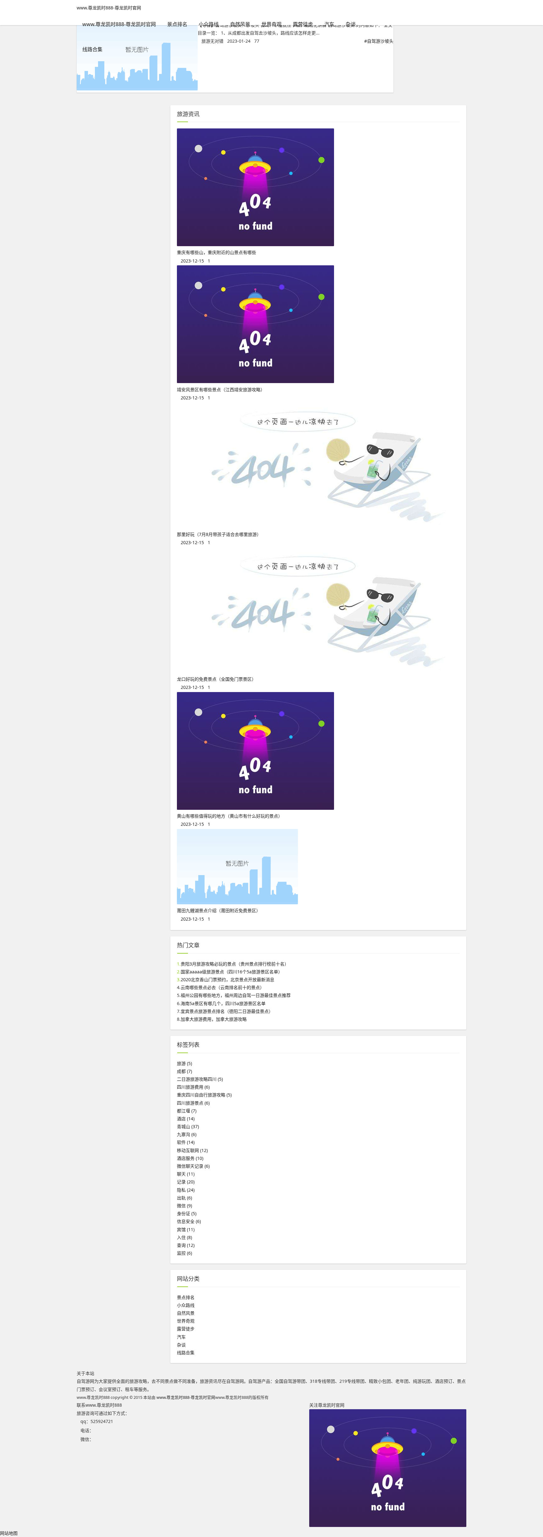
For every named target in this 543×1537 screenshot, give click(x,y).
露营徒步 (303, 24)
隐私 (186, 1190)
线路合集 (92, 49)
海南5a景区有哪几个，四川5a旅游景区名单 (223, 1003)
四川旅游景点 (193, 1103)
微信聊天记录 (193, 1166)
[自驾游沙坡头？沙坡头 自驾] (137, 89)
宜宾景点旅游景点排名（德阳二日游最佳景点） (227, 1011)
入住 (184, 1237)
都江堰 (186, 1111)
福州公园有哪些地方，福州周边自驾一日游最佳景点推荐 (236, 995)
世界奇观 (271, 24)
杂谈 (351, 24)
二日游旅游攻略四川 (200, 1079)
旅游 (184, 1063)
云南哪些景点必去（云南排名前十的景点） (222, 987)
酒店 (186, 1119)
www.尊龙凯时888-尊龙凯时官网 (109, 8)
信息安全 (189, 1221)
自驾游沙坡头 (380, 41)
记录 (186, 1182)
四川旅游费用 (193, 1087)
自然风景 (240, 24)
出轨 (184, 1198)
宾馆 (186, 1229)
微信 (184, 1206)
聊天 (186, 1174)
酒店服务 (190, 1158)
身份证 (186, 1213)
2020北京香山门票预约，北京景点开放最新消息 (227, 979)
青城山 (188, 1126)
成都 (184, 1071)
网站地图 (9, 1533)
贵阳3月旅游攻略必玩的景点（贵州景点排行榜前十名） (235, 964)
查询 (186, 1245)
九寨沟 (186, 1134)
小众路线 (209, 24)
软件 (186, 1142)
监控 (184, 1253)
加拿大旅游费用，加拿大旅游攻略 (214, 1019)
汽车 (329, 24)
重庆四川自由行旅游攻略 (204, 1095)
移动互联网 (192, 1150)
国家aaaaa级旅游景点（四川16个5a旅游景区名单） (231, 972)
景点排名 (177, 24)
